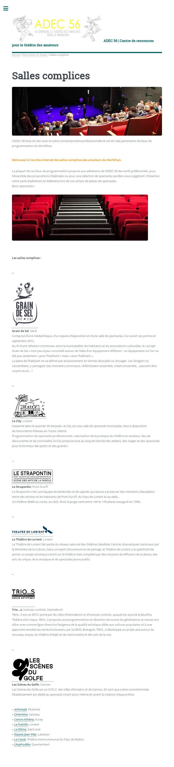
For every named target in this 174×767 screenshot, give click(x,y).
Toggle (8, 8)
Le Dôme (20, 728)
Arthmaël (20, 708)
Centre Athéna (24, 718)
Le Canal (20, 738)
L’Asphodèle (22, 743)
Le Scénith (21, 723)
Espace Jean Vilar (25, 733)
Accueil (16, 54)
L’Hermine (21, 713)
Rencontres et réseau (35, 54)
